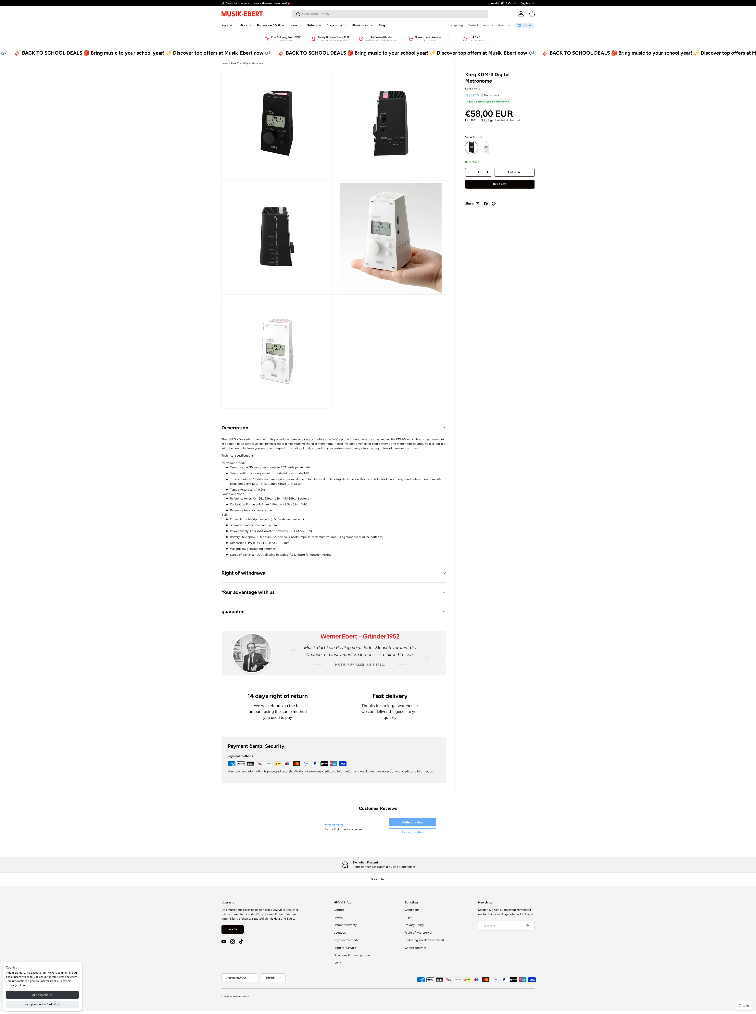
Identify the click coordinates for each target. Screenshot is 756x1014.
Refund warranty (345, 925)
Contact (473, 25)
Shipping (486, 120)
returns (488, 25)
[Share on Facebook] (486, 203)
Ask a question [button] (412, 832)
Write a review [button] (412, 822)
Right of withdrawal (418, 932)
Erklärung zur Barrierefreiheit (424, 940)
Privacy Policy (414, 925)
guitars (242, 25)
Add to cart (515, 172)
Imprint (409, 917)
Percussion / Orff (268, 25)
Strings (312, 25)
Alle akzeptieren (42, 995)
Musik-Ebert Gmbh (239, 996)
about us (504, 25)
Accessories (335, 25)
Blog (381, 25)
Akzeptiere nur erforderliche (42, 1004)
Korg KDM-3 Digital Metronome (247, 63)
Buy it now (500, 183)
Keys (224, 25)
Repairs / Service (345, 948)
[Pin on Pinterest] (494, 203)
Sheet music (360, 25)
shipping (457, 25)
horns (293, 25)
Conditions (412, 910)
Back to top (378, 879)
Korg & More (472, 88)
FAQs (337, 963)
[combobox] (390, 14)
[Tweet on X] (478, 203)
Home (224, 63)
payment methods (346, 940)
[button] (532, 13)
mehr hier (232, 929)
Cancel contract (415, 948)
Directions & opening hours (352, 955)
